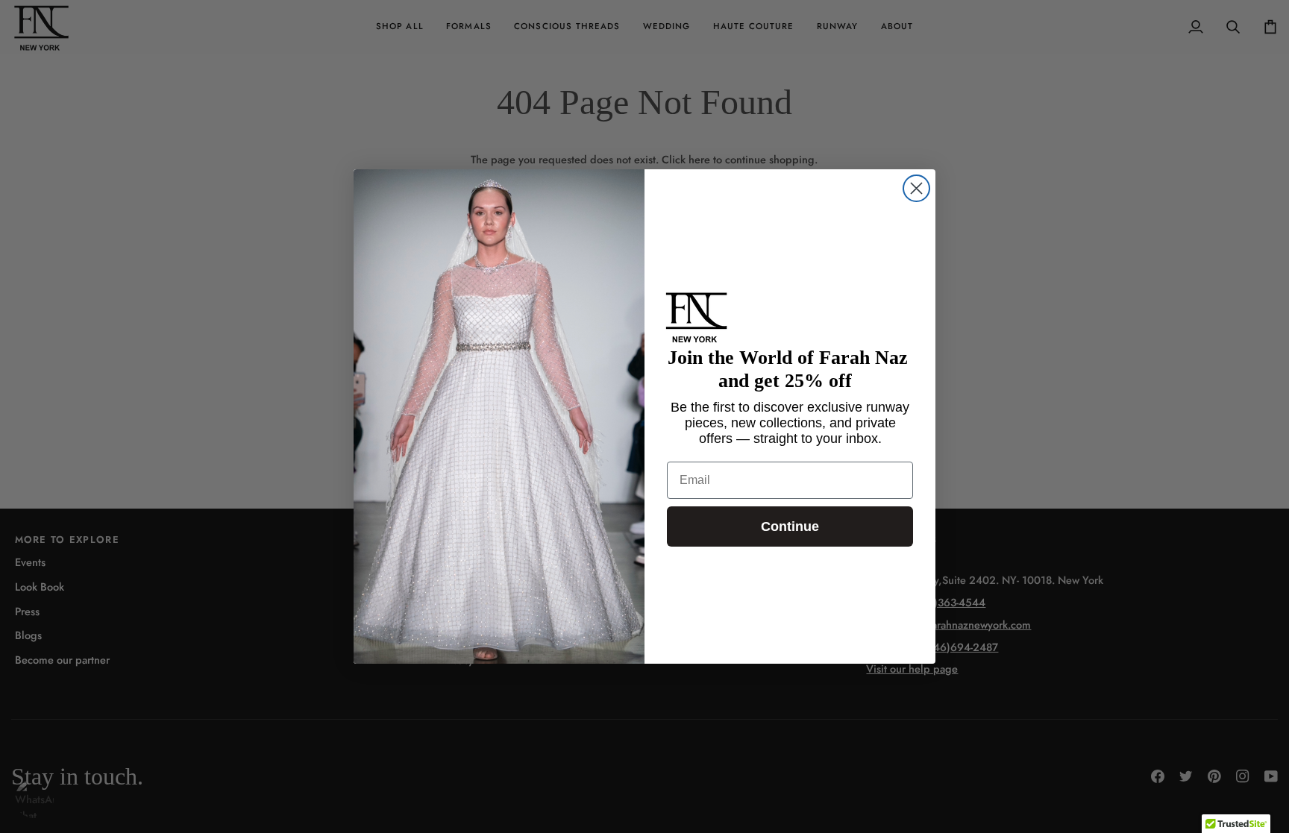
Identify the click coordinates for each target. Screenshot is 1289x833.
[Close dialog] (916, 188)
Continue (790, 526)
